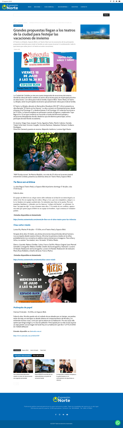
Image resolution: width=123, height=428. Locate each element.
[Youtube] (119, 1)
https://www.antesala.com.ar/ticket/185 (26, 336)
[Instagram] (113, 1)
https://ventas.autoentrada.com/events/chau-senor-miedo (34, 260)
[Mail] (116, 1)
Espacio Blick (25, 350)
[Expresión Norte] (12, 6)
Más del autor (38, 356)
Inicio (14, 22)
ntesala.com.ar (36, 331)
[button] (117, 422)
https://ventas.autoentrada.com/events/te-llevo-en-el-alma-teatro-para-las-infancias (44, 219)
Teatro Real (43, 350)
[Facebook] (110, 1)
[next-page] (17, 384)
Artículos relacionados (22, 356)
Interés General (23, 22)
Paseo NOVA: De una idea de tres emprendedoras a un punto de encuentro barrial (44, 376)
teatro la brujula (34, 350)
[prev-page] (14, 384)
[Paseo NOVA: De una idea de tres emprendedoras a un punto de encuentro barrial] (45, 366)
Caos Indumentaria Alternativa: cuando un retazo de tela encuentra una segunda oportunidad (22, 376)
